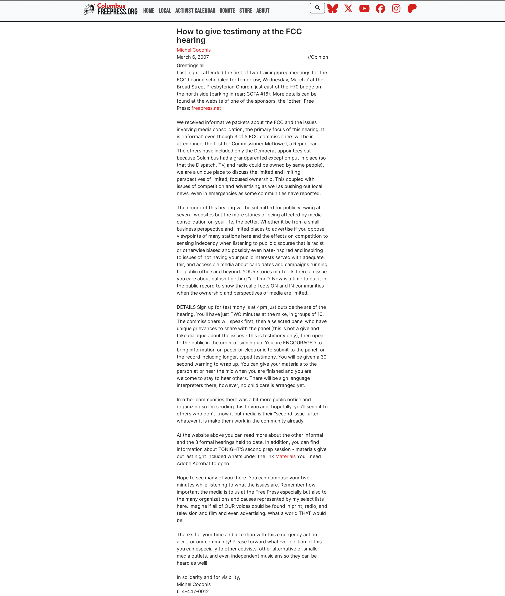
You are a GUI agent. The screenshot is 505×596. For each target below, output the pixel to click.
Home (148, 10)
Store (245, 10)
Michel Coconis (194, 50)
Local (165, 10)
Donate (227, 10)
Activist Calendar (195, 10)
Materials (285, 456)
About (263, 10)
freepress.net (206, 108)
